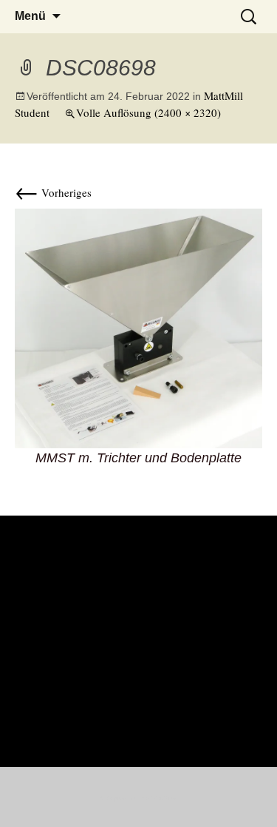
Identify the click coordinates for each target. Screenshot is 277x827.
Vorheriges (53, 192)
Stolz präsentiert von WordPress (138, 798)
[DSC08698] (138, 326)
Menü (30, 16)
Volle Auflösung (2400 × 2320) (148, 112)
